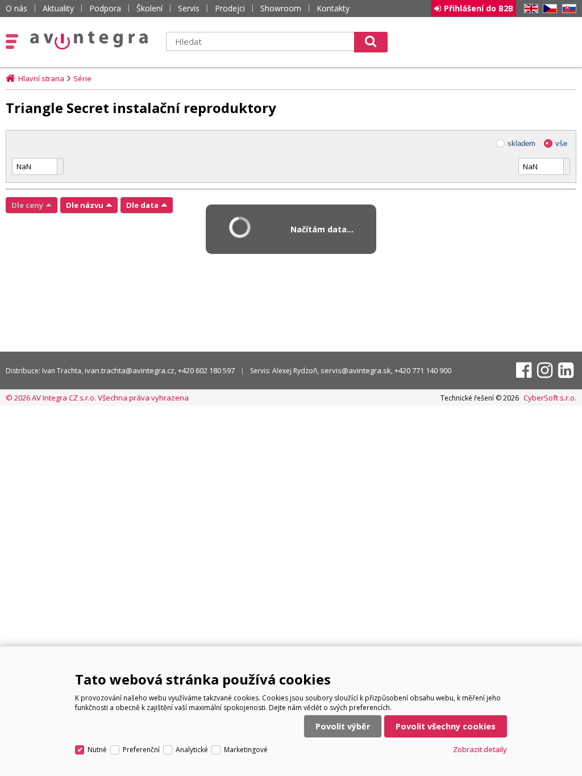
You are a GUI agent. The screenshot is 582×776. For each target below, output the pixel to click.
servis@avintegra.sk (356, 370)
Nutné (97, 749)
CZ (547, 9)
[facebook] (523, 370)
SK (567, 9)
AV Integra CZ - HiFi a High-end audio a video (89, 40)
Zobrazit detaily (480, 749)
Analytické (192, 749)
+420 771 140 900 (422, 370)
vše (561, 143)
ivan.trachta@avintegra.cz (129, 370)
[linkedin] (565, 370)
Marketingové (246, 749)
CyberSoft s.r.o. (549, 398)
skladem (521, 143)
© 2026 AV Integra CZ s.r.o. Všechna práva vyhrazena (97, 398)
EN (529, 9)
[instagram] (544, 370)
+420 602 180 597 (206, 370)
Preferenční (141, 749)
